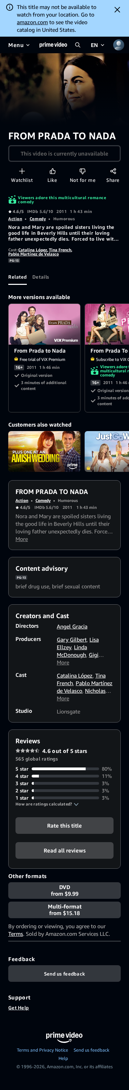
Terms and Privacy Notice (42, 1050)
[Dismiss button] (117, 9)
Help (63, 1058)
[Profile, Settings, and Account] (118, 45)
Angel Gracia (72, 626)
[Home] (53, 45)
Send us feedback (91, 1050)
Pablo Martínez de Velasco (33, 254)
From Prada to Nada (45, 324)
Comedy (38, 218)
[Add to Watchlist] (22, 171)
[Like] (52, 171)
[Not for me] (82, 171)
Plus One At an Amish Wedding (44, 451)
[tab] (17, 276)
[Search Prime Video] (77, 45)
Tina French (60, 249)
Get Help (18, 1007)
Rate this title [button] (64, 825)
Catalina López (32, 249)
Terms (15, 933)
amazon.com (32, 22)
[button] (47, 804)
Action (15, 218)
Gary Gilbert (72, 639)
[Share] (113, 171)
